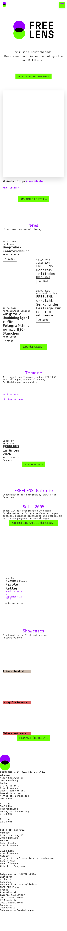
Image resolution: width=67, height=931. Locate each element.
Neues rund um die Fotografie (27, 18)
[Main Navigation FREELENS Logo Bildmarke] (4, 4)
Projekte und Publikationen (29, 104)
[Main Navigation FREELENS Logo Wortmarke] (14, 5)
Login (9, 175)
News (10, 35)
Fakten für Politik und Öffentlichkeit (33, 68)
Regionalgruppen (20, 98)
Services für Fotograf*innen (24, 125)
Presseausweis (18, 142)
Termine (13, 41)
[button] (54, 5)
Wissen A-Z (15, 160)
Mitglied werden (20, 136)
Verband (13, 85)
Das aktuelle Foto (21, 29)
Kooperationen (18, 154)
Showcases (15, 54)
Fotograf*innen (19, 92)
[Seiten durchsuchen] (46, 5)
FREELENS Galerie (21, 47)
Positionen (15, 79)
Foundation (15, 110)
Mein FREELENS (18, 148)
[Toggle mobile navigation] (62, 4)
